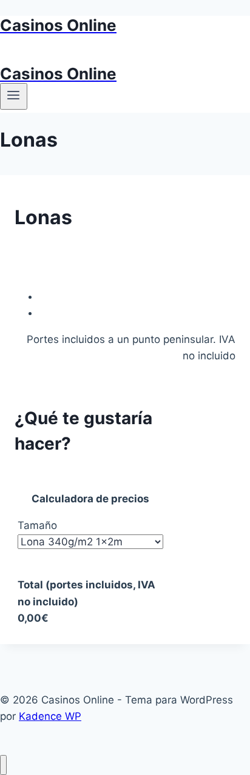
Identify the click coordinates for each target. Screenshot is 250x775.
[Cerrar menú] (3, 765)
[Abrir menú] (13, 96)
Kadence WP (50, 716)
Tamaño (37, 525)
